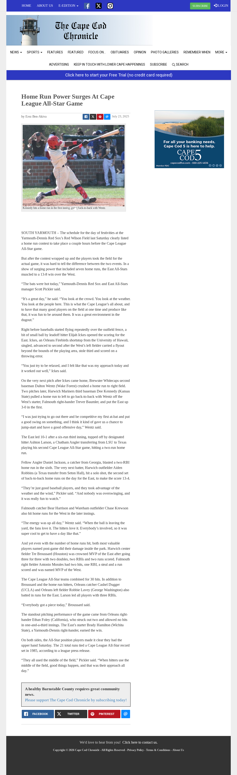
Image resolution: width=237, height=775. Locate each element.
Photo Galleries (165, 52)
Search (181, 64)
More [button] (220, 52)
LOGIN (222, 5)
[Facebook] (87, 6)
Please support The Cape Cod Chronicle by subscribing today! (76, 700)
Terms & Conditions (158, 750)
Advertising (59, 64)
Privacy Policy (135, 750)
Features (55, 52)
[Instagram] (110, 6)
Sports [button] (33, 52)
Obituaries (120, 52)
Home (26, 5)
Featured (76, 52)
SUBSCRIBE (200, 6)
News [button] (15, 52)
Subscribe (158, 64)
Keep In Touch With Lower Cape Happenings (109, 64)
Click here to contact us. (140, 742)
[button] (29, 171)
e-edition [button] (67, 5)
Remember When (197, 52)
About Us (45, 5)
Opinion (140, 52)
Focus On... (97, 52)
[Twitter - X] (98, 6)
